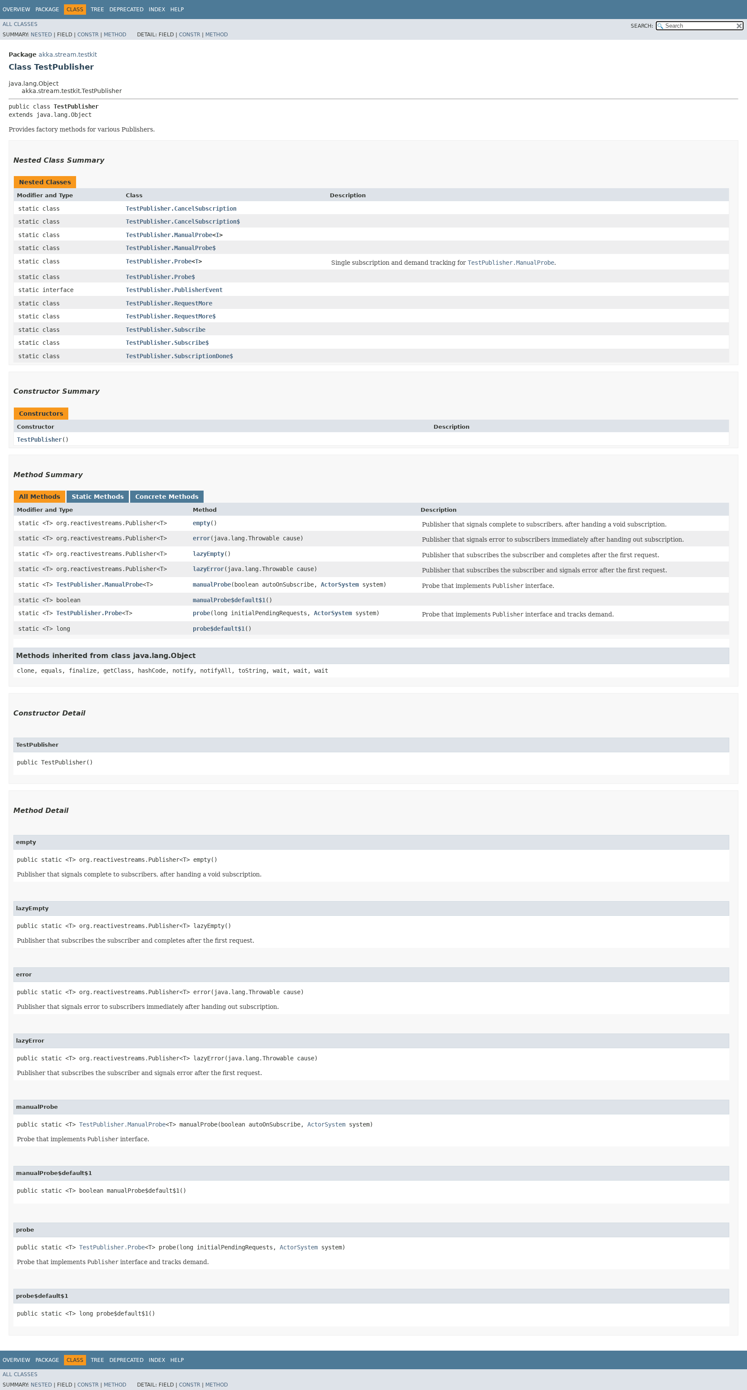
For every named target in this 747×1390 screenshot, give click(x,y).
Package (47, 9)
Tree (97, 9)
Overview (16, 9)
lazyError (208, 568)
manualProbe (212, 584)
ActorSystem (340, 584)
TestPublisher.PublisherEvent (174, 289)
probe (201, 613)
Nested (41, 35)
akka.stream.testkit (67, 54)
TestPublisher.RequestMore (169, 303)
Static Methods (98, 496)
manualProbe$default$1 (229, 600)
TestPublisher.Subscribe (165, 329)
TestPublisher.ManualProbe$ (171, 247)
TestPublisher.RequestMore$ (171, 316)
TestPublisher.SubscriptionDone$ (179, 356)
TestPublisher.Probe (159, 261)
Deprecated (126, 9)
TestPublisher (39, 439)
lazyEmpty (208, 553)
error (201, 538)
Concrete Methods (166, 496)
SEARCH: (642, 26)
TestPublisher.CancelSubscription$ (183, 221)
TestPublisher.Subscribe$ (167, 342)
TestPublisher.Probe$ (160, 276)
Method (115, 35)
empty (201, 523)
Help (177, 9)
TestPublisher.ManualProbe (169, 234)
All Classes (20, 24)
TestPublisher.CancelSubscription (181, 208)
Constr (88, 35)
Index (157, 9)
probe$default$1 (219, 628)
